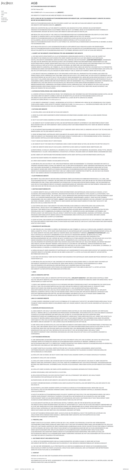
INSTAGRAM (3, 21)
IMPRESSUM (125, 469)
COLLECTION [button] (4, 13)
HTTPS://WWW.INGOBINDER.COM (49, 12)
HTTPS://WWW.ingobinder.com (54, 99)
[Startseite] (7, 3)
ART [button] (2, 16)
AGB (33, 469)
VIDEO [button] (2, 14)
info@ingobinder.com (42, 458)
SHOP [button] (2, 11)
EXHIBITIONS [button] (4, 18)
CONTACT (17, 469)
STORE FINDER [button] (4, 19)
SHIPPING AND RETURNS (25, 469)
